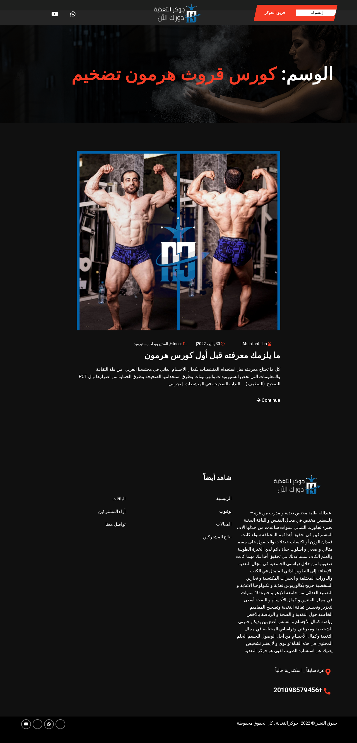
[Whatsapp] (74, 12)
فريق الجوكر (275, 12)
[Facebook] (82, 12)
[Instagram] (65, 12)
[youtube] (56, 12)
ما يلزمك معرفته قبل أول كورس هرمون (212, 355)
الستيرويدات (158, 344)
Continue (270, 400)
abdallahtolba (254, 344)
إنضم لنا (316, 12)
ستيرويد (140, 344)
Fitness (176, 344)
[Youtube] (26, 724)
